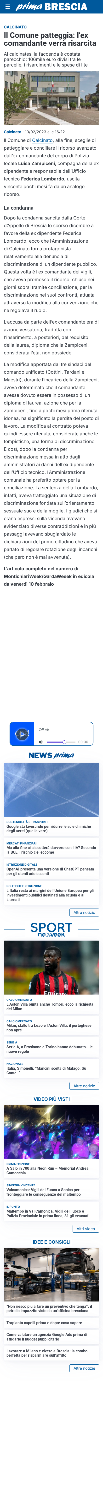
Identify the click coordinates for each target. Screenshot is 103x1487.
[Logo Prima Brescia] (51, 7)
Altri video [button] (86, 1228)
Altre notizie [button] (84, 912)
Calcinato (42, 140)
